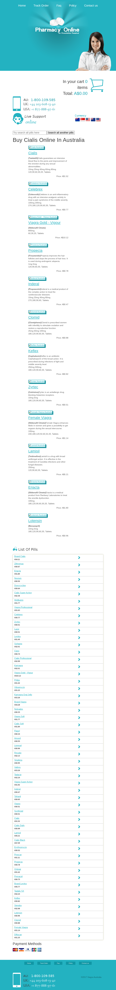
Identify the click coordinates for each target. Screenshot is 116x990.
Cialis (32, 153)
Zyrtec (33, 387)
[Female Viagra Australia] (40, 412)
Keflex (33, 351)
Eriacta (33, 487)
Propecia (35, 250)
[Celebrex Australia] (37, 183)
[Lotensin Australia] (37, 515)
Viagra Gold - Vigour (44, 223)
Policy (72, 5)
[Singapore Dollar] (82, 119)
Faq (58, 5)
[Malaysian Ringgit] (88, 119)
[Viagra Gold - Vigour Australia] (43, 217)
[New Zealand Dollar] (93, 119)
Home (22, 5)
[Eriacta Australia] (37, 481)
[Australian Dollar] (77, 119)
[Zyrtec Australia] (36, 381)
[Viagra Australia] (58, 26)
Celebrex (35, 189)
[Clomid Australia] (37, 311)
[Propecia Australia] (37, 244)
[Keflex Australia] (36, 345)
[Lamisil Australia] (37, 445)
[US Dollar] (98, 119)
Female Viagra (39, 418)
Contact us (91, 5)
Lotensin (35, 521)
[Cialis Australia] (36, 147)
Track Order (41, 5)
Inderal (33, 284)
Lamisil (34, 451)
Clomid (33, 317)
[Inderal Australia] (37, 278)
